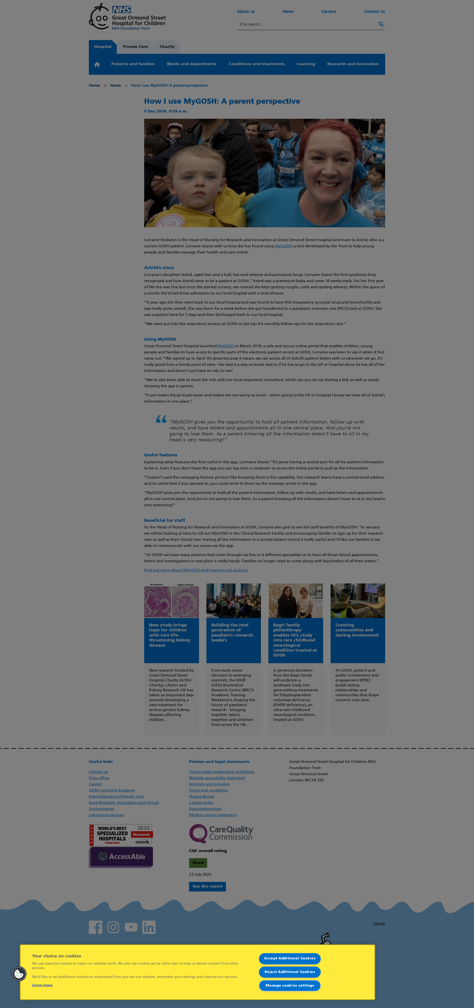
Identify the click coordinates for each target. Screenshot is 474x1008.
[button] (19, 974)
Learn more (42, 985)
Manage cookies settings (290, 986)
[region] (197, 972)
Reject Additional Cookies (290, 972)
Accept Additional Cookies (290, 958)
